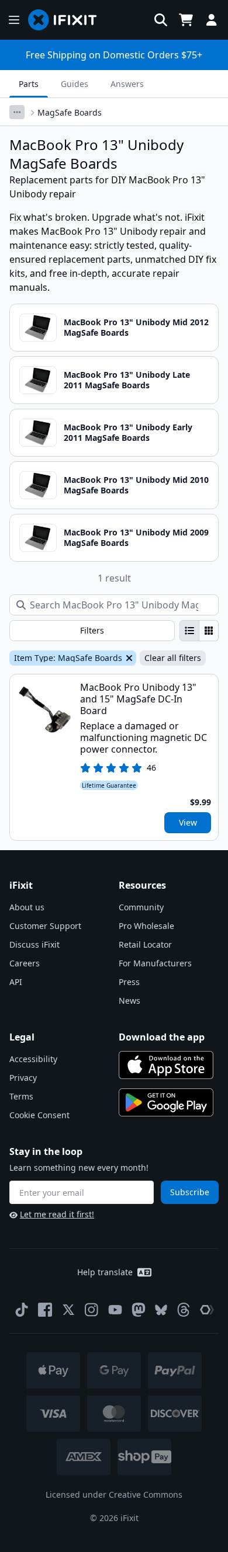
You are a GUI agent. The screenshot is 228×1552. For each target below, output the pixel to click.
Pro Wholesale (146, 925)
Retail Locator (145, 944)
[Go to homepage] (67, 19)
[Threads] (184, 1310)
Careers (24, 963)
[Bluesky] (161, 1310)
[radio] (189, 630)
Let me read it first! (57, 1214)
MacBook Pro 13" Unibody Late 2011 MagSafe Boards (127, 380)
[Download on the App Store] (166, 1065)
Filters (92, 630)
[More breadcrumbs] (17, 112)
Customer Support (45, 925)
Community (141, 907)
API (15, 981)
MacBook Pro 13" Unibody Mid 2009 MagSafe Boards (136, 537)
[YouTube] (115, 1310)
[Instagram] (92, 1310)
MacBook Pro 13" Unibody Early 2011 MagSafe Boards (128, 432)
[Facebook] (45, 1310)
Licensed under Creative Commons (114, 1494)
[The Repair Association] (207, 1310)
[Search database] (161, 20)
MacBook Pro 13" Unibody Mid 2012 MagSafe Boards (136, 327)
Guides (74, 83)
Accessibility (33, 1058)
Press (129, 981)
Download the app (162, 1037)
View (188, 822)
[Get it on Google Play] (166, 1102)
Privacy (23, 1077)
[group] (199, 630)
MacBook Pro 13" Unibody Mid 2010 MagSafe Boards (136, 485)
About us (26, 907)
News (129, 1000)
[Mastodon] (139, 1310)
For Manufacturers (155, 963)
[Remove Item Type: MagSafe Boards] (128, 658)
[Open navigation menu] (14, 20)
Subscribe (189, 1192)
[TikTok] (22, 1310)
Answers (127, 83)
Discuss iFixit (34, 944)
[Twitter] (68, 1310)
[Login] (211, 20)
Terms (21, 1096)
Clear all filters (172, 657)
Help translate (105, 1272)
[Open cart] (186, 20)
